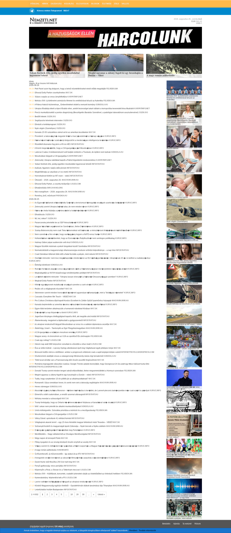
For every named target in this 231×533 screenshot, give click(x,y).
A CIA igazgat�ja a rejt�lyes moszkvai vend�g (55, 332)
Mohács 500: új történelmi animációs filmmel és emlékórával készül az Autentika (69, 101)
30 (83, 494)
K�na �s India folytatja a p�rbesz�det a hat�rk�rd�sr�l (61, 210)
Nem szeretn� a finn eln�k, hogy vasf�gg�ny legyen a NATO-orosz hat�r (67, 234)
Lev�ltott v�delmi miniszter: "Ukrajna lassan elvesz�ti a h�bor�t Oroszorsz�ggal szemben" (75, 277)
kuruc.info (110, 136)
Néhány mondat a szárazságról (48, 398)
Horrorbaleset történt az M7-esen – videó (52, 176)
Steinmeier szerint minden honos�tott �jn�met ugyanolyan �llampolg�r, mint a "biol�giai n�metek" (79, 293)
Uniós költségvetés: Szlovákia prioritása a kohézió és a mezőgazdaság (65, 410)
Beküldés (166, 524)
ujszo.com (75, 184)
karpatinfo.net (75, 97)
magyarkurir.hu (70, 180)
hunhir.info (63, 450)
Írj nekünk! (187, 524)
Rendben (133, 530)
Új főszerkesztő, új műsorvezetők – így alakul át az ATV (58, 454)
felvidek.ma (112, 89)
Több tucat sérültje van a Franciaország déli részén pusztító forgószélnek (66, 360)
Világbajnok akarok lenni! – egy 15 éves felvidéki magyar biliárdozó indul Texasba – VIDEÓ (74, 422)
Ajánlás (176, 524)
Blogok (95, 4)
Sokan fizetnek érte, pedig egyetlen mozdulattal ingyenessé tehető (55, 74)
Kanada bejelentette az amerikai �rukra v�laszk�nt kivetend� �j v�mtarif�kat (70, 304)
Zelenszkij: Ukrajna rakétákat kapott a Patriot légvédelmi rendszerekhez (65, 160)
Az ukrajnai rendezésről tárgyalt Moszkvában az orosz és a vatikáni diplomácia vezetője (72, 324)
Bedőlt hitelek (40, 116)
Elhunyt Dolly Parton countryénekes (50, 93)
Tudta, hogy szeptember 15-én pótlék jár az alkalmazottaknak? (61, 379)
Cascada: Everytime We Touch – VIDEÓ (52, 297)
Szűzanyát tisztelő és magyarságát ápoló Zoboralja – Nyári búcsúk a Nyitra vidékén (70, 426)
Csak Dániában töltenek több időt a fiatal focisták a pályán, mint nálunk (65, 254)
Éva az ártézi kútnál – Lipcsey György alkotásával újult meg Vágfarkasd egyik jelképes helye (74, 348)
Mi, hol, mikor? (41, 218)
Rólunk (198, 524)
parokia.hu (61, 196)
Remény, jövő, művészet (45, 196)
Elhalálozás (40, 214)
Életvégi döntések (42, 265)
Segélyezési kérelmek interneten (49, 120)
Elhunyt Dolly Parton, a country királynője (52, 184)
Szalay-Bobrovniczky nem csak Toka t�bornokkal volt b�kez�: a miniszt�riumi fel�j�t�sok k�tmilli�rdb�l (82, 230)
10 (72, 494)
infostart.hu (77, 144)
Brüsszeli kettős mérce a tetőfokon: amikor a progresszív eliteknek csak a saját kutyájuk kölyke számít (78, 352)
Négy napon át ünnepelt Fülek (47, 438)
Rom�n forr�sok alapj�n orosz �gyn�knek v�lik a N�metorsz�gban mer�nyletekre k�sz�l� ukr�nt (81, 269)
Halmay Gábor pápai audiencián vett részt (53, 242)
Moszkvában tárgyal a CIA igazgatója (50, 414)
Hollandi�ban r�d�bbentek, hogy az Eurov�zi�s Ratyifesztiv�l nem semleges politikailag (75, 238)
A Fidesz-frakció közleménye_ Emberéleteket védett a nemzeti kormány (65, 104)
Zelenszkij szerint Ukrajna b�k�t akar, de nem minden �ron (61, 207)
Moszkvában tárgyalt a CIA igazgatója (51, 156)
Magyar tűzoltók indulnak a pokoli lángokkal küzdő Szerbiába (61, 246)
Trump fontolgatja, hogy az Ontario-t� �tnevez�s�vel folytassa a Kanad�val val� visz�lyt (75, 402)
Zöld (116, 4)
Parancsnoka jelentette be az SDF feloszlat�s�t (56, 222)
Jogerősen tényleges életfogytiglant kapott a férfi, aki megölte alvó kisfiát (65, 316)
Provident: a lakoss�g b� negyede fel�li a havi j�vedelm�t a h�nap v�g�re (69, 136)
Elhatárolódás (41, 188)
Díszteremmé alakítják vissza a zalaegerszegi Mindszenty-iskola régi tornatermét (69, 356)
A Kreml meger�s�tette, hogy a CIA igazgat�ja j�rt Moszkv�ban (63, 148)
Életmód (106, 4)
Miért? (66, 11)
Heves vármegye (42, 386)
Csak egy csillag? (42, 340)
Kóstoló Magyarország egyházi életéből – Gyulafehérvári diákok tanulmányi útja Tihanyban (73, 486)
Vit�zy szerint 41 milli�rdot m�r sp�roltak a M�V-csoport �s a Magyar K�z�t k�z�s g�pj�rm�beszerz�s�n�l (86, 446)
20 (77, 494)
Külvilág (69, 4)
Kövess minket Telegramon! (49, 11)
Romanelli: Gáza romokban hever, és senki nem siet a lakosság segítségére (67, 383)
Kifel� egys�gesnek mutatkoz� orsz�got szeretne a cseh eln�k (63, 285)
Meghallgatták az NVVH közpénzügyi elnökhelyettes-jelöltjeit (61, 273)
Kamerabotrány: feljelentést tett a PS (50, 478)
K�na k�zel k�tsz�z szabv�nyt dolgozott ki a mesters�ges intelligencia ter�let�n (72, 140)
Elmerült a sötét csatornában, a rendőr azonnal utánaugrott (60, 394)
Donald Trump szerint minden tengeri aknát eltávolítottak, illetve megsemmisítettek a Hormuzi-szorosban (79, 371)
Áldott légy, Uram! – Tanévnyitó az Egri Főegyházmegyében (60, 328)
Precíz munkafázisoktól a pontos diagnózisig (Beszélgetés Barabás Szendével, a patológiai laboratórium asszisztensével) (86, 112)
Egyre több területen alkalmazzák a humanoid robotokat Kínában (62, 308)
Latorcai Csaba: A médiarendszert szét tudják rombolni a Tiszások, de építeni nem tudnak (73, 152)
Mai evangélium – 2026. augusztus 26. (51, 192)
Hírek (45, 4)
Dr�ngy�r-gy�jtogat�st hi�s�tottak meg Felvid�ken (59, 430)
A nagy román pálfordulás (161, 75)
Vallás (125, 4)
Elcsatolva (82, 4)
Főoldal (34, 4)
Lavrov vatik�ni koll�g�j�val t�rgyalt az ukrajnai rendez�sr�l (63, 482)
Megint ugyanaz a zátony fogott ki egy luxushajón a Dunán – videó (115, 74)
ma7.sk (69, 93)
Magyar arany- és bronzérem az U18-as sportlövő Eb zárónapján (62, 336)
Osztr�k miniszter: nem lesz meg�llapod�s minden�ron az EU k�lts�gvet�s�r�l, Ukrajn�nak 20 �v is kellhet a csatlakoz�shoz (92, 258)
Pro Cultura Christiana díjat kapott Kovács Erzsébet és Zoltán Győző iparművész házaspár (73, 300)
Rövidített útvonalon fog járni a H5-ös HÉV (53, 144)
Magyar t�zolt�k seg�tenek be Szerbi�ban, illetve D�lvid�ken (63, 226)
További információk (147, 530)
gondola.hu (102, 104)
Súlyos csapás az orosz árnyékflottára (51, 97)
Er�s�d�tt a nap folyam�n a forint (50, 312)
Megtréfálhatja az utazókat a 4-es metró (51, 172)
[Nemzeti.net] (43, 21)
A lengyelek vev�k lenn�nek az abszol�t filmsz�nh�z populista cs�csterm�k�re (71, 458)
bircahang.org (55, 188)
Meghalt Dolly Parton (44, 281)
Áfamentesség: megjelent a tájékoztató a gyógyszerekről (59, 320)
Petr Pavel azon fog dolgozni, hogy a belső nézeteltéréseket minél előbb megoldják (70, 89)
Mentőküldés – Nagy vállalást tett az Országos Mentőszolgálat (61, 434)
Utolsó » (101, 494)
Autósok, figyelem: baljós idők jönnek (50, 168)
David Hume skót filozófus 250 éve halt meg (53, 462)
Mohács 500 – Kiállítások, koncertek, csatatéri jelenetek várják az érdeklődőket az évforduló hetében (77, 474)
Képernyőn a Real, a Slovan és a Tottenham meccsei (57, 470)
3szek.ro (143, 112)
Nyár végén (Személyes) (45, 128)
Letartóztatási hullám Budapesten (49, 489)
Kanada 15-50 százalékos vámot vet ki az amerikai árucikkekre (61, 132)
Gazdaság (56, 4)
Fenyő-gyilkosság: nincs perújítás (49, 466)
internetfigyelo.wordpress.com (137, 352)
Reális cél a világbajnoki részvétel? (50, 289)
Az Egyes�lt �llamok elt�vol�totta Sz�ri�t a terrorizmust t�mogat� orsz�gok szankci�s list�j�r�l (80, 203)
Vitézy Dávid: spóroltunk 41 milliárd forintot (53, 418)
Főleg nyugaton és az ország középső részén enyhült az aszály (62, 442)
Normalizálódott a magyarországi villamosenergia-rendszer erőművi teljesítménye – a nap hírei (75, 250)
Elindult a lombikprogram (45, 124)
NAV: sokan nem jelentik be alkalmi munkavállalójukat (58, 406)
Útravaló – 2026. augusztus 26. (48, 180)
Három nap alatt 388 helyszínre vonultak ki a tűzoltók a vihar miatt (63, 344)
